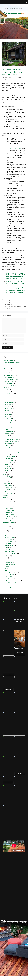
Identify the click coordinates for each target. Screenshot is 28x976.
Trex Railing (6, 526)
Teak (5, 570)
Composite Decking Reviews (11, 362)
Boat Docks (7, 391)
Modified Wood (7, 479)
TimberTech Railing (7, 524)
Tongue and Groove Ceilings (13, 580)
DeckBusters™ (8, 418)
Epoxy (4, 472)
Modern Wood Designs (10, 564)
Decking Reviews (17, 929)
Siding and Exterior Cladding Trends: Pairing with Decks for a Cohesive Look (15, 292)
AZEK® (6, 389)
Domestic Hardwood (9, 537)
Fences (6, 547)
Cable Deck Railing (9, 377)
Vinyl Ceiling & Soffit (11, 583)
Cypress (6, 535)
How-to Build (7, 470)
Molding (6, 566)
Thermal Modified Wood (9, 522)
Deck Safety (7, 414)
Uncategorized (6, 529)
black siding (7, 302)
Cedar (6, 533)
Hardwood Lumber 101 (10, 553)
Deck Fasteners (8, 408)
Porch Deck (7, 437)
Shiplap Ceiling (10, 578)
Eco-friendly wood (9, 541)
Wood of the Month (9, 585)
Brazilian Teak (7, 396)
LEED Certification (9, 560)
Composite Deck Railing (10, 379)
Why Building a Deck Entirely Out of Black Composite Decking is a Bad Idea (15, 283)
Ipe (20, 148)
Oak (5, 568)
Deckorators (7, 364)
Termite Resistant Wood (10, 572)
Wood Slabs (7, 589)
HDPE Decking (8, 427)
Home (6, 927)
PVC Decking (7, 445)
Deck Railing (6, 373)
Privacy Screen (8, 443)
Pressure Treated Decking (11, 439)
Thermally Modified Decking (11, 452)
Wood (4, 531)
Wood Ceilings (8, 576)
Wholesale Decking (9, 493)
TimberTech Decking (9, 456)
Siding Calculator (8, 512)
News (4, 481)
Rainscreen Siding (9, 506)
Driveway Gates (8, 539)
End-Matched (7, 543)
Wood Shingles (8, 587)
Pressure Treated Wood (10, 441)
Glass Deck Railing (9, 381)
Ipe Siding (7, 504)
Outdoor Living (8, 433)
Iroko (5, 558)
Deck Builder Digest (9, 402)
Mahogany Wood (8, 562)
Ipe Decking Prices (9, 487)
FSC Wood (7, 549)
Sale (5, 491)
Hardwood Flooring (9, 551)
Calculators (7, 466)
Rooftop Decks (8, 447)
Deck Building (7, 404)
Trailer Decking (8, 458)
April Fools (7, 483)
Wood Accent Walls (9, 574)
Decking (5, 387)
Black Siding (7, 300)
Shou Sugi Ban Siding (9, 510)
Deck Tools (7, 416)
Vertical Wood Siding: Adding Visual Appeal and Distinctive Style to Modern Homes (15, 278)
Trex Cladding (7, 518)
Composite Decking (8, 360)
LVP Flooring (7, 477)
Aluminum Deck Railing (10, 375)
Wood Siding (7, 520)
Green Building (8, 485)
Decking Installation (9, 421)
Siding (4, 497)
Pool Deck (7, 435)
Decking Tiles (7, 468)
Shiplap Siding (8, 508)
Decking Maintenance (9, 423)
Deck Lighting (7, 412)
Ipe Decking (7, 429)
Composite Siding (9, 502)
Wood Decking (8, 462)
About (10, 927)
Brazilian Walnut (8, 398)
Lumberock (7, 367)
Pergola (5, 495)
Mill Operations (8, 489)
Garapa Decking (8, 425)
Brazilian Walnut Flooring (10, 304)
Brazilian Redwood (9, 393)
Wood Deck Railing (9, 385)
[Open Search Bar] (26, 2)
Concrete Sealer (7, 371)
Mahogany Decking (9, 431)
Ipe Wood (6, 556)
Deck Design (7, 406)
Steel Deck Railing (9, 383)
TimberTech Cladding (9, 516)
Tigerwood (7, 454)
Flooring (5, 475)
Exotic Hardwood (8, 545)
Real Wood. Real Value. (18, 927)
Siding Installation (9, 514)
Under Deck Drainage (9, 460)
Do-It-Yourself (6, 464)
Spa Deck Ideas (8, 450)
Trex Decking (7, 369)
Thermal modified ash (12, 148)
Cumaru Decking (8, 400)
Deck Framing (7, 410)
